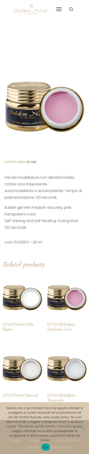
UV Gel (31, 162)
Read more (18, 342)
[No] (83, 428)
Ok (46, 447)
